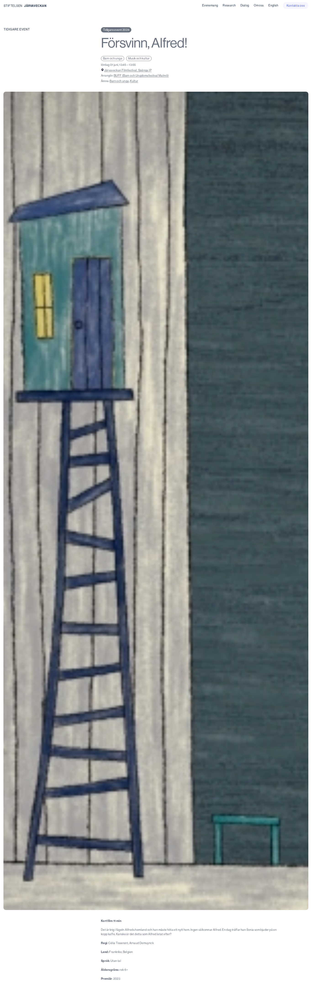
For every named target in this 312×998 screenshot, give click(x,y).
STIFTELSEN (13, 6)
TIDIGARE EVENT (17, 29)
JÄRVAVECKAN (35, 6)
